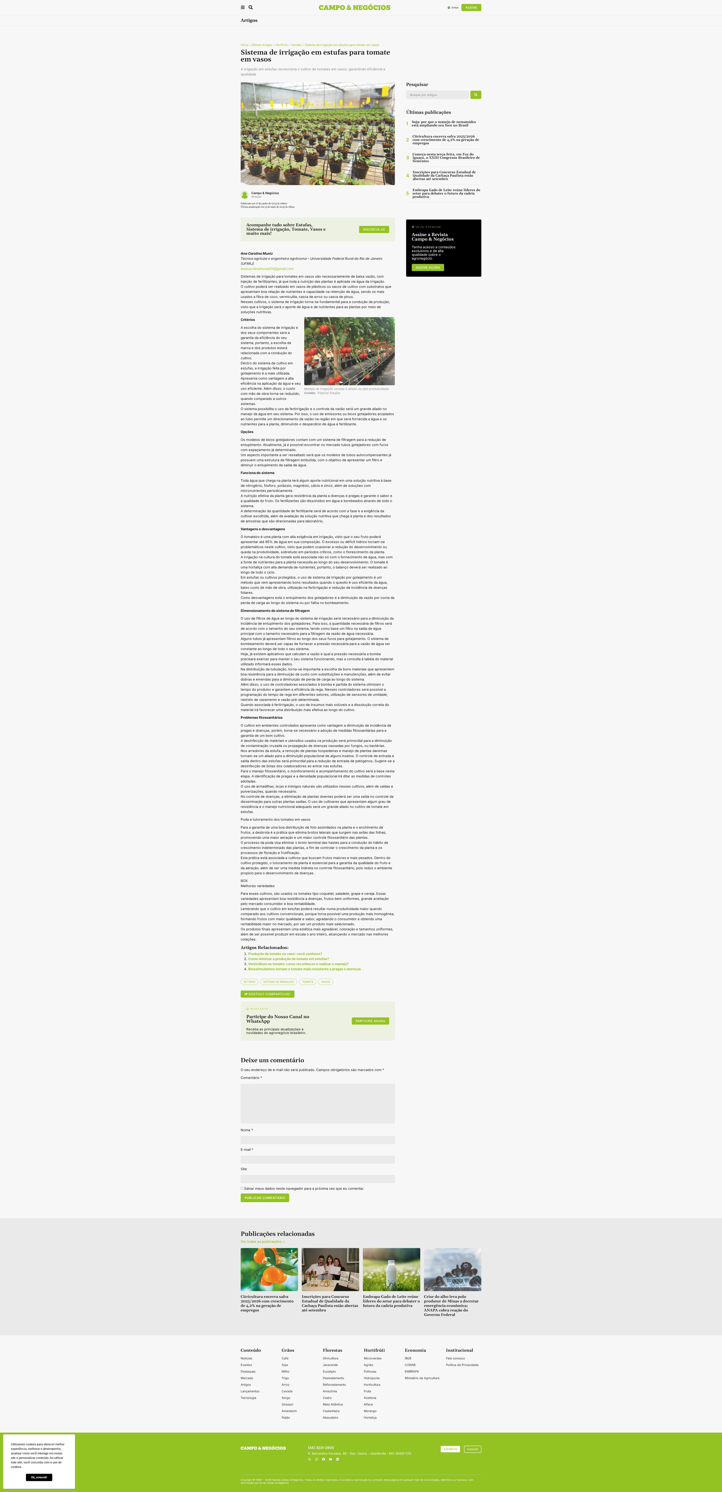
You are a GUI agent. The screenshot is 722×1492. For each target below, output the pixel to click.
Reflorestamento (334, 1384)
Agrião (368, 1365)
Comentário (251, 1077)
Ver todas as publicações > (263, 1242)
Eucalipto (329, 1371)
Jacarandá (330, 1365)
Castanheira (331, 1411)
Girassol (287, 1404)
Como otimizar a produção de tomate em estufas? (288, 959)
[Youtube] (331, 1459)
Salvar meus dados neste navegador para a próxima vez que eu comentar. (304, 1188)
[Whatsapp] (310, 1459)
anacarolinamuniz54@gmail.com (267, 269)
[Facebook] (324, 1459)
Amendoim (289, 1411)
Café (285, 1358)
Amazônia (330, 1391)
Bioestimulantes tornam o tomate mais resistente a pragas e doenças (304, 969)
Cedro (327, 1398)
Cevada (287, 1391)
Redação (256, 196)
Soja (285, 1365)
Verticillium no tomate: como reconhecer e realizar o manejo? (298, 964)
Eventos (246, 1365)
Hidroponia (372, 1378)
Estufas (249, 981)
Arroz (286, 1384)
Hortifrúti (281, 45)
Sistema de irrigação (278, 981)
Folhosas (370, 1371)
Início (244, 45)
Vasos (325, 981)
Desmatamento (333, 1378)
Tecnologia (248, 1398)
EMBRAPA (412, 1371)
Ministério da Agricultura (422, 1378)
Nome (247, 1130)
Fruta (367, 1391)
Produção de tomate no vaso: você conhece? (285, 954)
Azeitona (370, 1398)
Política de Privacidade (462, 1365)
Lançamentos (250, 1391)
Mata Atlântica (333, 1404)
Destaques (248, 1371)
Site (244, 1169)
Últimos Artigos (261, 45)
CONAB (410, 1365)
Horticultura (372, 1384)
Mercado (247, 1378)
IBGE (408, 1358)
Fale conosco (455, 1358)
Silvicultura (330, 1358)
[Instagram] (317, 1459)
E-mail (247, 1149)
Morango (370, 1411)
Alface (368, 1404)
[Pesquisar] (475, 95)
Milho (285, 1371)
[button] (243, 8)
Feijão (286, 1417)
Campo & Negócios (265, 193)
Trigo (285, 1378)
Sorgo (286, 1398)
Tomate (296, 45)
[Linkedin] (337, 1459)
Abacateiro (330, 1417)
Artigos (249, 20)
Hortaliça (370, 1417)
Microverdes (372, 1358)
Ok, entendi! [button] (39, 1477)
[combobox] (437, 95)
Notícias (246, 1358)
